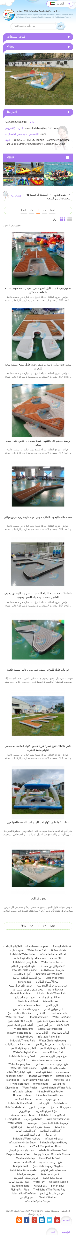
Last (52, 210)
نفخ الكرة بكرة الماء (50, 997)
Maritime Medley (25, 1158)
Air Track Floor (23, 1099)
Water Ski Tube (62, 1080)
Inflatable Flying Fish (25, 962)
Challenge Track (55, 978)
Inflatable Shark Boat (20, 1103)
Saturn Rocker (50, 1001)
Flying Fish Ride (20, 1189)
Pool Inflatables (60, 1013)
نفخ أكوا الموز (44, 1025)
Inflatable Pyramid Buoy (53, 1142)
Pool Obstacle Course (24, 970)
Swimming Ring (20, 1185)
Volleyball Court (14, 1076)
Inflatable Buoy (24, 1036)
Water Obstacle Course (24, 1068)
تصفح (38, 1099)
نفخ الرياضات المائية (50, 1162)
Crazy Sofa (63, 1025)
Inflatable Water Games (49, 974)
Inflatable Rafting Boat (22, 1056)
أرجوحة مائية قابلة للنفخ (55, 1123)
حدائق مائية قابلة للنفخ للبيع (52, 985)
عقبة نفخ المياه (43, 1072)
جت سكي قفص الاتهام (53, 1170)
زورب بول (50, 1134)
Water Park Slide (61, 1017)
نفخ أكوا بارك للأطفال (19, 1072)
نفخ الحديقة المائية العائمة (27, 978)
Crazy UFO (21, 1060)
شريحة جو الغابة (26, 1174)
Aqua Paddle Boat (24, 1162)
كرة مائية (60, 1127)
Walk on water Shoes (59, 1119)
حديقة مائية (16, 950)
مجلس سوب (53, 1099)
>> (44, 210)
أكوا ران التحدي (22, 974)
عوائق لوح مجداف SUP (52, 966)
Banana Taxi (24, 981)
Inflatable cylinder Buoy (22, 1142)
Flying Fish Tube (20, 1083)
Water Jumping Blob (19, 1064)
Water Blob (59, 1083)
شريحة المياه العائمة (52, 970)
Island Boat (12, 1080)
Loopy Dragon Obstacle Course (52, 1154)
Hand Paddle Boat (49, 1158)
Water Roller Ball (36, 950)
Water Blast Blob (14, 1017)
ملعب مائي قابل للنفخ (53, 1068)
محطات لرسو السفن (58, 198)
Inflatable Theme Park (22, 1040)
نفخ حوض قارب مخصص (53, 1056)
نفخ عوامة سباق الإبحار (21, 1150)
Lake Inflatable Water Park (56, 1087)
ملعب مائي (62, 1072)
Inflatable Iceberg (23, 1091)
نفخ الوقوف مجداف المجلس (52, 1064)
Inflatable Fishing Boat (52, 1115)
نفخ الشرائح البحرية (46, 1111)
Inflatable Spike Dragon (38, 1201)
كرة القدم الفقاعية (50, 1131)
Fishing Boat (12, 1119)
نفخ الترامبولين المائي (23, 966)
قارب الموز (52, 1005)
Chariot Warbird (48, 1197)
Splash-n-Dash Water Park (51, 993)
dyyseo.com (42, 1214)
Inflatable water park (36, 946)
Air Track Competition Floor (45, 1146)
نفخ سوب (32, 1123)
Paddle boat (61, 1103)
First (23, 210)
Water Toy (39, 1181)
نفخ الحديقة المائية (18, 1181)
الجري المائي (27, 1197)
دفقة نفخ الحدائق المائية (18, 1044)
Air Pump (20, 1146)
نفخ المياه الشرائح (25, 997)
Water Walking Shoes (19, 1032)
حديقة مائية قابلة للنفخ (20, 1013)
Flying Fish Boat (62, 946)
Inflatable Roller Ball (49, 1036)
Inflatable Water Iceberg (26, 1138)
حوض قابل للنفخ (45, 1044)
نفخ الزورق (25, 1111)
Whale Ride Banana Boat (53, 1150)
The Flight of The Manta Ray (49, 1189)
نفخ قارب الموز (37, 1107)
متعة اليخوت (59, 195)
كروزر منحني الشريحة (25, 1178)
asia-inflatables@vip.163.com (41, 128)
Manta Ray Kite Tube (23, 1193)
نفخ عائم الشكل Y (49, 1174)
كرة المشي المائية (25, 1131)
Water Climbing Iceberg (52, 1040)
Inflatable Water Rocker (50, 1091)
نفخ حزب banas (33, 1119)
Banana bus (58, 1185)
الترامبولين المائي (53, 1009)
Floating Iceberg (22, 1095)
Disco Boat (11, 1087)
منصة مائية (65, 1044)
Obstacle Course (58, 1181)
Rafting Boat (63, 1076)
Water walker (14, 1123)
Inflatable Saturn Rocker (49, 1095)
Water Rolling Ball (53, 1052)
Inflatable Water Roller (22, 954)
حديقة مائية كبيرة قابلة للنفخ (52, 1021)
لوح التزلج (16, 1127)
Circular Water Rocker (50, 1029)
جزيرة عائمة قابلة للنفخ (26, 1009)
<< (31, 210)
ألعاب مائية (41, 1032)
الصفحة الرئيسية (39, 195)
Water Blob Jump (24, 1029)
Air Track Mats (58, 950)
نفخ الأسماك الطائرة (47, 981)
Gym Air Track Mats (21, 993)
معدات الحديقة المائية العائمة (29, 958)
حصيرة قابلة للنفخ (61, 1107)
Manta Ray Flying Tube (36, 1080)
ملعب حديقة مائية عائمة (23, 1170)
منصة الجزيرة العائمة (38, 1127)
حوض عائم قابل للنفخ (20, 985)
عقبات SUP (56, 958)
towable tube (40, 1083)
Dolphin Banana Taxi (18, 1154)
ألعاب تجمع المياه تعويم (20, 1025)
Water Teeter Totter (52, 962)
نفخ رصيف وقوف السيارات (28, 989)
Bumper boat (20, 1166)
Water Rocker (55, 989)
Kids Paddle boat (15, 1107)
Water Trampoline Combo (46, 1060)
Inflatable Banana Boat (53, 954)
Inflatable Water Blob (30, 1005)
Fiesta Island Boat (28, 1001)
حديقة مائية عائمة (53, 1178)
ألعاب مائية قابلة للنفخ (23, 1048)
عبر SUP (41, 1013)
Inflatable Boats (54, 1138)
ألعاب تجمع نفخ (60, 1032)
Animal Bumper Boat (23, 1115)
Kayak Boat (40, 1185)
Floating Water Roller (40, 1076)
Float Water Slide (38, 1017)
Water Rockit (29, 1087)
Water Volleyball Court (25, 1052)
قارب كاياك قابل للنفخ (20, 1021)
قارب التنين (42, 1103)
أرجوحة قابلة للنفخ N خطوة (48, 1166)
